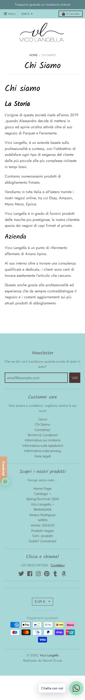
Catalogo (41, 494)
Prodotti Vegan (42, 531)
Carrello (72, 14)
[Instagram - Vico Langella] (38, 573)
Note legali (42, 456)
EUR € (25, 14)
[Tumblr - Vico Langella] (55, 573)
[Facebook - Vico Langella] (30, 573)
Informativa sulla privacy (42, 451)
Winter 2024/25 (43, 525)
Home (33, 55)
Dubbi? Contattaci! (42, 541)
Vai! (75, 377)
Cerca (42, 419)
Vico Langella (41, 504)
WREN (42, 520)
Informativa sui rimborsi (42, 440)
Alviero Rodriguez (42, 515)
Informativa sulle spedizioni (42, 445)
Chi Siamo (42, 424)
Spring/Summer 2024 (42, 499)
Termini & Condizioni (42, 435)
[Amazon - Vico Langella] (64, 573)
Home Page (42, 488)
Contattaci (42, 430)
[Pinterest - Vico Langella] (47, 573)
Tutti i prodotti (42, 536)
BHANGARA (42, 509)
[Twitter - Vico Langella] (21, 573)
